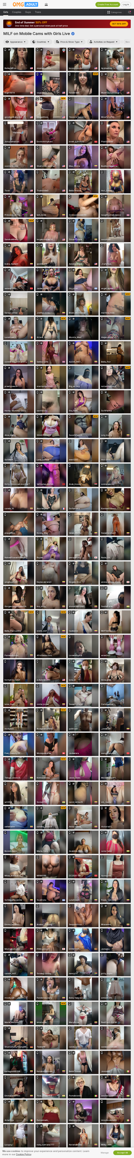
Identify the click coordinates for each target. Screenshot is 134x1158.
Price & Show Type (69, 42)
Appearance (16, 42)
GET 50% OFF (119, 24)
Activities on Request (104, 42)
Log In (126, 4)
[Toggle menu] (4, 4)
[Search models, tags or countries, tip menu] (129, 12)
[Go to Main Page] (25, 4)
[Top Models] (46, 4)
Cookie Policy (23, 1154)
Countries (41, 42)
